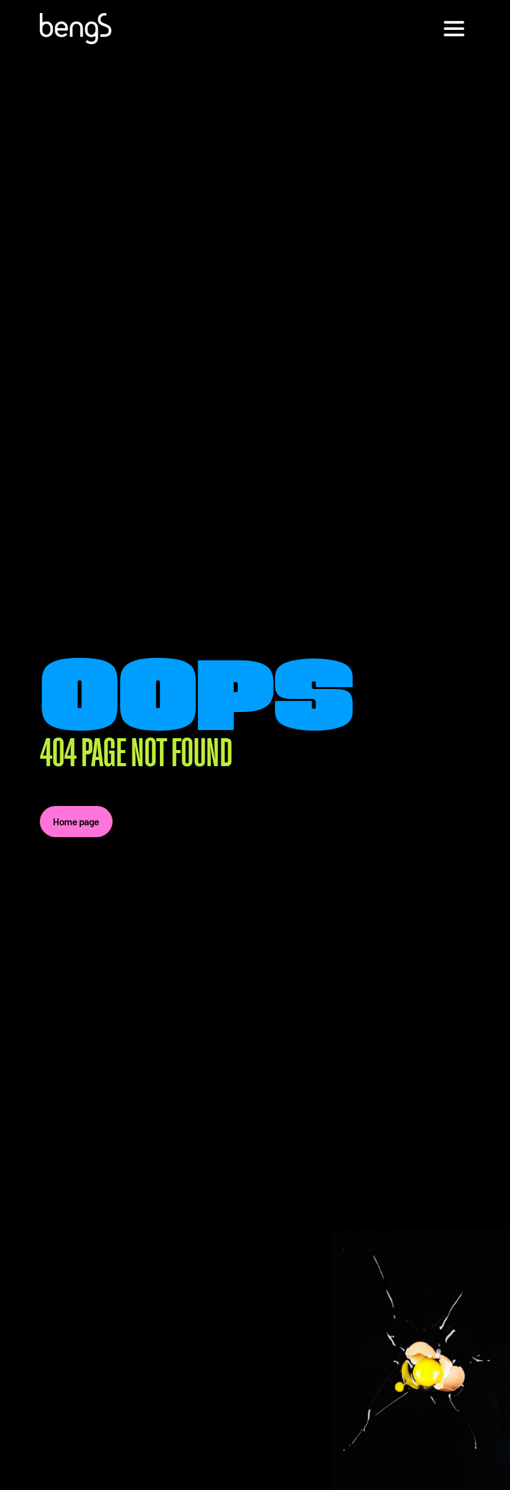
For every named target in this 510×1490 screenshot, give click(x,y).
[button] (454, 28)
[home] (75, 28)
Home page (76, 821)
